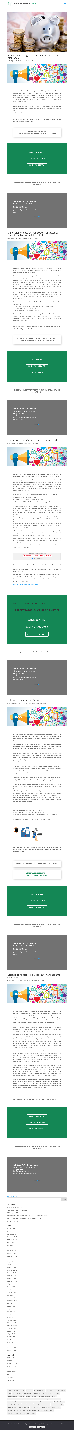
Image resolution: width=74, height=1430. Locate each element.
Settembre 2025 (12, 1240)
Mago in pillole (11, 1366)
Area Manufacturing (39, 1390)
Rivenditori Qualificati (23, 1407)
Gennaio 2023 (11, 1276)
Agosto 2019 (11, 1331)
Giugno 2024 (11, 1262)
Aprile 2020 (10, 1314)
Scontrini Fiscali (56, 1407)
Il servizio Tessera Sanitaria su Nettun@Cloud (32, 440)
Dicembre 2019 (12, 1323)
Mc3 (10, 61)
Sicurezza (10, 1377)
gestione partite (26, 1399)
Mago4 (56, 1402)
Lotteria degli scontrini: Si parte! (24, 700)
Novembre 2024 (12, 1256)
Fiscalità (25, 61)
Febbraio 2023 (11, 1273)
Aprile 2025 (10, 1245)
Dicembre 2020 (12, 1300)
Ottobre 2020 (11, 1303)
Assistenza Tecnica (51, 1390)
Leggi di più (41, 1427)
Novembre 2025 (12, 1237)
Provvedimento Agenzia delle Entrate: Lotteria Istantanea (32, 56)
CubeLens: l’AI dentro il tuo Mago (17, 1210)
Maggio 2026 (11, 1228)
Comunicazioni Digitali (38, 1393)
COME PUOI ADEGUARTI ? (37, 159)
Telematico (35, 61)
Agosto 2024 (11, 1259)
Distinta (28, 1396)
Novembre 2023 (12, 1270)
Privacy (37, 217)
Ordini (23, 1404)
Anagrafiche (29, 1390)
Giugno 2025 (11, 1242)
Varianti (46, 1410)
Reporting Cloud (12, 1407)
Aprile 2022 (10, 1289)
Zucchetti (33, 1413)
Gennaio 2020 (11, 1320)
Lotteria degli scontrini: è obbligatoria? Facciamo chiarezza (33, 976)
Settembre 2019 (12, 1328)
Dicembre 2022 (12, 1278)
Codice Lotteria (27, 1393)
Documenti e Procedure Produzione (41, 1396)
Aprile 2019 (10, 1339)
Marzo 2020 (10, 1317)
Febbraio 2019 (11, 1345)
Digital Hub (10, 1358)
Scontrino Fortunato (13, 1410)
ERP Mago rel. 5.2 (12, 1221)
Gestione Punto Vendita (37, 1399)
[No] (72, 1425)
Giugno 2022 (11, 1284)
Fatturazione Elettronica (14, 1399)
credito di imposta (12, 1396)
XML (28, 1413)
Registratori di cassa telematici (42, 1404)
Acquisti (10, 1390)
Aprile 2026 (10, 1231)
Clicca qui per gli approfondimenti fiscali (25, 584)
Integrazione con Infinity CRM (52, 1399)
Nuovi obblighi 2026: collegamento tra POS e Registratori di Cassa (27, 1215)
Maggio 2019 (11, 1336)
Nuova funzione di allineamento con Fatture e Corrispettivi (25, 1218)
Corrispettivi (56, 1393)
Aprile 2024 (10, 1264)
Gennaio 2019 (11, 1348)
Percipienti (29, 1404)
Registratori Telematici (57, 1404)
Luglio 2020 (10, 1309)
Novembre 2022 (12, 1281)
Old (8, 1374)
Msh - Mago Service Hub (14, 1404)
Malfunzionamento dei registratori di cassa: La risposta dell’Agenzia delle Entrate (32, 234)
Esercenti (54, 1396)
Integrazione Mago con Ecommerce (17, 1402)
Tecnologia (35, 443)
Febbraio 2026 (11, 1234)
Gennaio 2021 (11, 1298)
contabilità (48, 1393)
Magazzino (50, 1402)
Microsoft (62, 1402)
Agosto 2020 (11, 1306)
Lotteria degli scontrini (39, 1402)
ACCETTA (32, 1427)
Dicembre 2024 (12, 1253)
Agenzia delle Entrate (19, 1390)
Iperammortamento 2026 (14, 1207)
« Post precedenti (12, 1196)
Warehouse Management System (16, 1413)
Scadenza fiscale (34, 1407)
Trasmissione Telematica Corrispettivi (32, 1410)
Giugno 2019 (11, 1334)
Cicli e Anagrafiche (17, 1393)
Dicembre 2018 (12, 1350)
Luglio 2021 (10, 1295)
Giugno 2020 (11, 1312)
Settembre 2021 (12, 1292)
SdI (20, 1410)
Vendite (52, 1410)
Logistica (30, 1402)
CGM (9, 1393)
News (29, 61)
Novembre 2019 (12, 1325)
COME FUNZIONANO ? (37, 152)
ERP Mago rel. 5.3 (12, 1213)
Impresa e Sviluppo (13, 1363)
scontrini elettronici (45, 1407)
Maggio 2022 (11, 1287)
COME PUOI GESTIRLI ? (37, 165)
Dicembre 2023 (12, 1267)
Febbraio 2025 (11, 1251)
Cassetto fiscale (62, 1390)
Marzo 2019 (10, 1342)
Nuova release (11, 1372)
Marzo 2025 (10, 1248)
